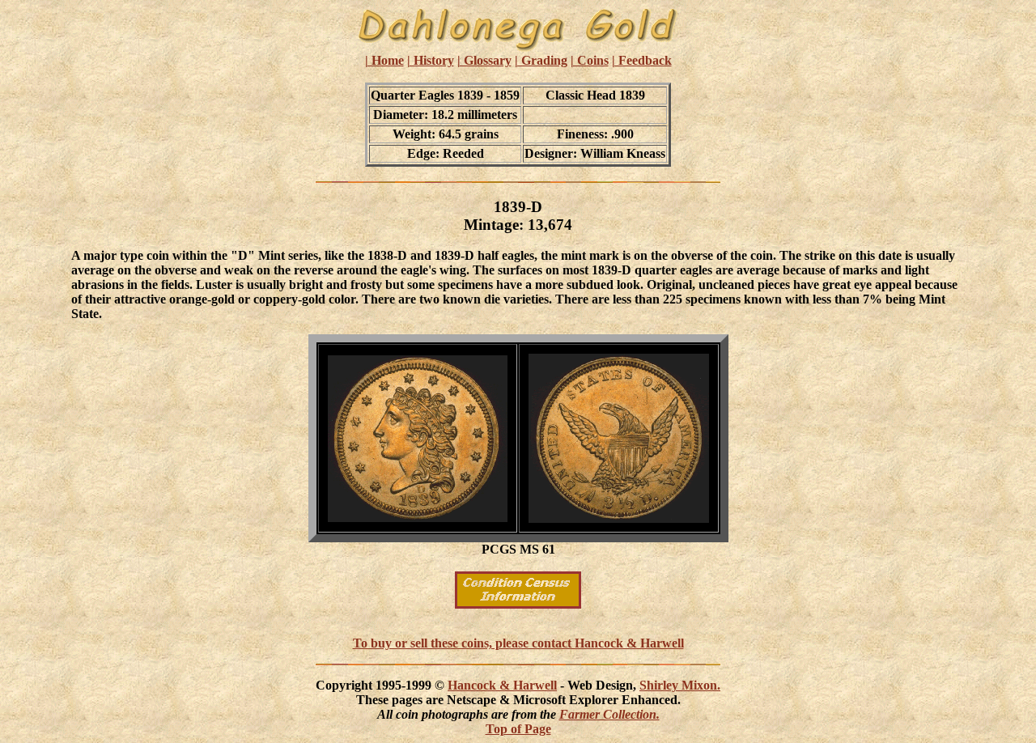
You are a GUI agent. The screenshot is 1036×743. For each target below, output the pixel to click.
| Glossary (484, 60)
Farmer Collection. (609, 714)
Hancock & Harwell (502, 685)
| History (430, 60)
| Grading (541, 60)
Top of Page (518, 729)
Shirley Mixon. (679, 685)
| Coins (590, 60)
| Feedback (642, 60)
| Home (384, 60)
